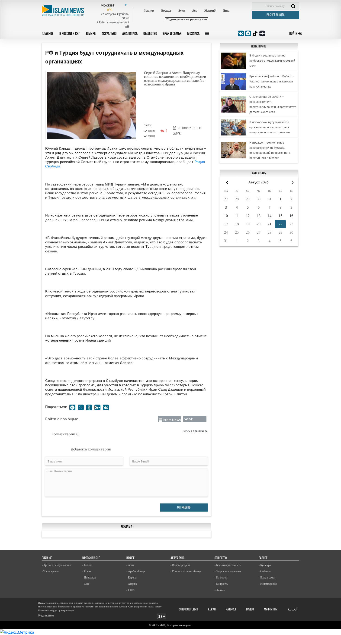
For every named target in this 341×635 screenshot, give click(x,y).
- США (130, 590)
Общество (150, 34)
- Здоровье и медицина (228, 571)
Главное (48, 34)
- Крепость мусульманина (56, 565)
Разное (263, 558)
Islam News (172, 420)
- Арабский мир (135, 571)
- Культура (265, 565)
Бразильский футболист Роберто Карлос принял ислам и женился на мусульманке (271, 81)
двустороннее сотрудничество (142, 148)
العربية (292, 609)
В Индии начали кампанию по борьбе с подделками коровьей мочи (272, 60)
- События (265, 571)
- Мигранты (221, 583)
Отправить (183, 507)
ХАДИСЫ (231, 609)
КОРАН (212, 609)
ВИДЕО (250, 609)
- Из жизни (221, 577)
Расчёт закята (276, 15)
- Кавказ (87, 565)
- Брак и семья (267, 577)
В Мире (91, 34)
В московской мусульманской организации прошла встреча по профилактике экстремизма (269, 127)
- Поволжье (89, 577)
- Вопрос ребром (180, 565)
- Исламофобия (268, 583)
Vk (191, 419)
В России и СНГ (69, 34)
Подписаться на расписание (186, 19)
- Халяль (220, 590)
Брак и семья (172, 34)
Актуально (109, 34)
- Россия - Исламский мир (185, 571)
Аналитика (130, 34)
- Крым (86, 571)
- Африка (131, 583)
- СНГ (86, 583)
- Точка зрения (50, 571)
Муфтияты (270, 609)
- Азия (130, 565)
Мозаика (193, 34)
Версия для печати (195, 431)
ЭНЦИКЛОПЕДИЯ (188, 609)
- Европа (131, 577)
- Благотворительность (228, 565)
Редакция (46, 615)
